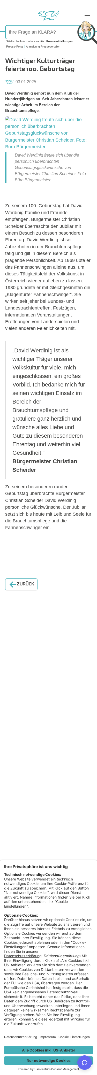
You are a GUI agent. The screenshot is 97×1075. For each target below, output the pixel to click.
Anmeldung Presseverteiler (43, 46)
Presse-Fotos (15, 46)
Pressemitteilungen (59, 41)
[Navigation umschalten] (87, 15)
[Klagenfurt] (48, 15)
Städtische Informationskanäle (25, 41)
